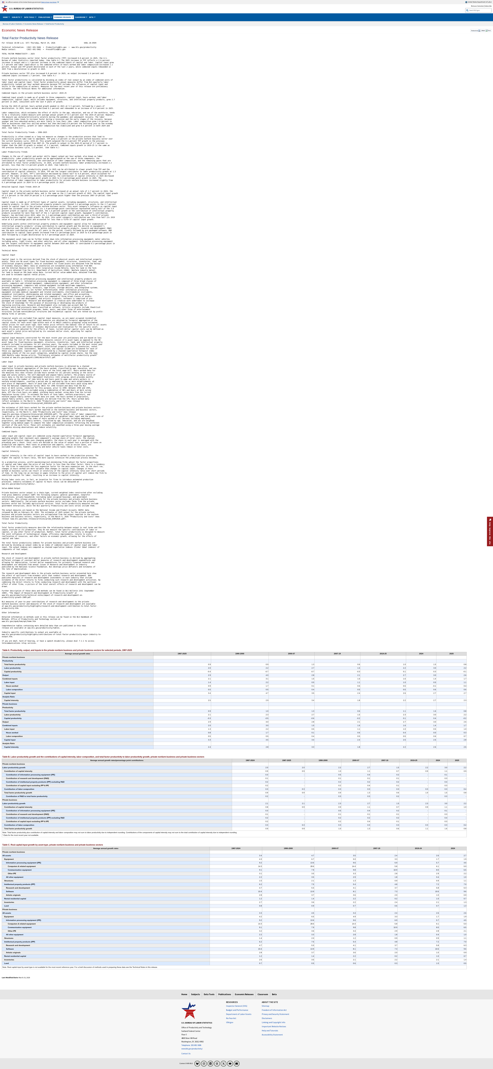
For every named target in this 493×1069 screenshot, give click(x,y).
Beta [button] (91, 17)
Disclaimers (267, 1018)
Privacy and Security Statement (275, 1014)
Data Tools (209, 994)
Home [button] (5, 17)
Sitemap (265, 1006)
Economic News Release (34, 24)
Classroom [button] (80, 17)
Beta (274, 994)
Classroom (263, 994)
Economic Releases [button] (62, 17)
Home (184, 994)
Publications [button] (44, 17)
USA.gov (229, 1022)
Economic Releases (244, 994)
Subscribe (488, 6)
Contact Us (186, 1053)
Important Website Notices (274, 1026)
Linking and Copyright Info (273, 1022)
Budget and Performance (237, 1010)
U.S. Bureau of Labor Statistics (26, 8)
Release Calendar (477, 6)
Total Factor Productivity (54, 24)
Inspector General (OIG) (236, 1006)
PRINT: (483, 30)
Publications (224, 994)
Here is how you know (48, 2)
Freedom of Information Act (274, 1010)
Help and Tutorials (270, 1030)
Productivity (474, 30)
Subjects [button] (16, 17)
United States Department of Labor (479, 2)
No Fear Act (231, 1018)
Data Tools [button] (29, 17)
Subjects (195, 994)
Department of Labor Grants (238, 1014)
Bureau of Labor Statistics (12, 24)
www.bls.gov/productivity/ (192, 1048)
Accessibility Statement (272, 1034)
